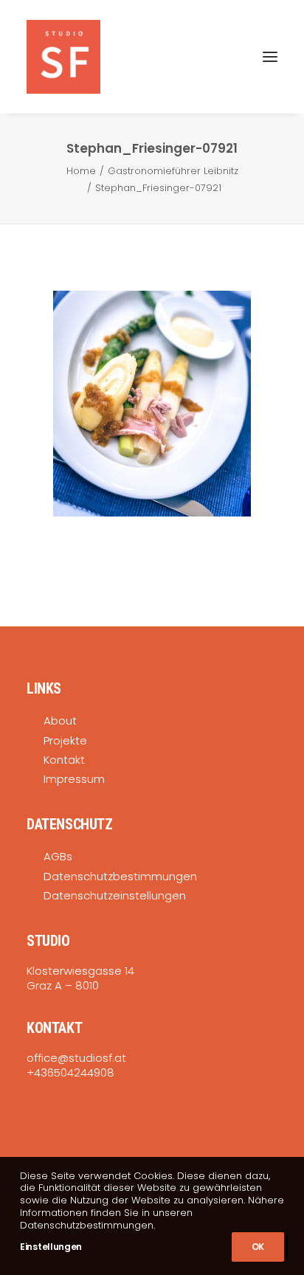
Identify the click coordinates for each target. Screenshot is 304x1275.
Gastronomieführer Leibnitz (173, 171)
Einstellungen (51, 1246)
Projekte (65, 740)
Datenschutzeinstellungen (115, 895)
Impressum (74, 779)
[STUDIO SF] (63, 57)
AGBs (58, 856)
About (60, 720)
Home (81, 171)
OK (258, 1246)
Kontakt (64, 759)
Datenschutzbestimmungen (120, 876)
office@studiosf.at (76, 1057)
